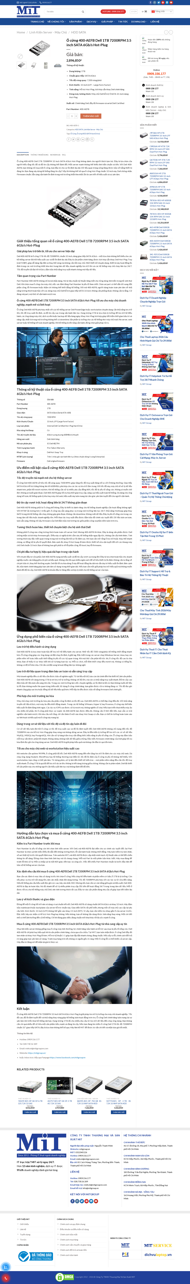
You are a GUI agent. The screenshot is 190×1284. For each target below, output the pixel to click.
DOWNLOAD (138, 21)
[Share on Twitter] (73, 139)
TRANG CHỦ (37, 21)
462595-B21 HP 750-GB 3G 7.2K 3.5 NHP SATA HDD (89, 1102)
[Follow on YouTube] (171, 3)
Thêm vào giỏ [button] (30, 1112)
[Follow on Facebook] (150, 3)
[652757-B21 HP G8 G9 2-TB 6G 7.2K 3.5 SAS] (59, 1085)
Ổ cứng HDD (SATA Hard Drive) (88, 134)
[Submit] (83, 11)
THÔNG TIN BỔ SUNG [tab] (39, 155)
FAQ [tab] (64, 155)
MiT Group (146, 306)
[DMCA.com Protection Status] (64, 1277)
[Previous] (21, 48)
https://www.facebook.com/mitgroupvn (67, 1057)
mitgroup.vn (84, 1149)
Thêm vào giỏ (91, 116)
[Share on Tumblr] (92, 139)
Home (21, 32)
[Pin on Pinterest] (78, 139)
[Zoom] (20, 56)
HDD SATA (78, 32)
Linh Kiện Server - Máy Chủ (48, 32)
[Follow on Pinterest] (163, 3)
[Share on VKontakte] (83, 139)
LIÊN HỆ (155, 21)
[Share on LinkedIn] (87, 139)
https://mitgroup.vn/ (37, 1053)
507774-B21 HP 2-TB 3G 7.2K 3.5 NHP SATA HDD (118, 1102)
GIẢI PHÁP (107, 21)
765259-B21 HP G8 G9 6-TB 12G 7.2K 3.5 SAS (30, 1102)
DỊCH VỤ (91, 21)
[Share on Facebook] (69, 139)
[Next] (58, 48)
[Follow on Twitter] (159, 3)
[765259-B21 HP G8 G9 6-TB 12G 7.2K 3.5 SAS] (30, 1085)
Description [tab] (23, 155)
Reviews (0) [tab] (55, 155)
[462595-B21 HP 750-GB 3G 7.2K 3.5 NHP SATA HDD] (89, 1085)
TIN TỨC (123, 21)
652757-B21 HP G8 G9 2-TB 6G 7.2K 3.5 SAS (60, 1102)
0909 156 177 (152, 88)
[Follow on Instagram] (155, 3)
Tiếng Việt (160, 11)
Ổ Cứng (73, 134)
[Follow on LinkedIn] (167, 3)
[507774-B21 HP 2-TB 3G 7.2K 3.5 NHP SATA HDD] (118, 1085)
